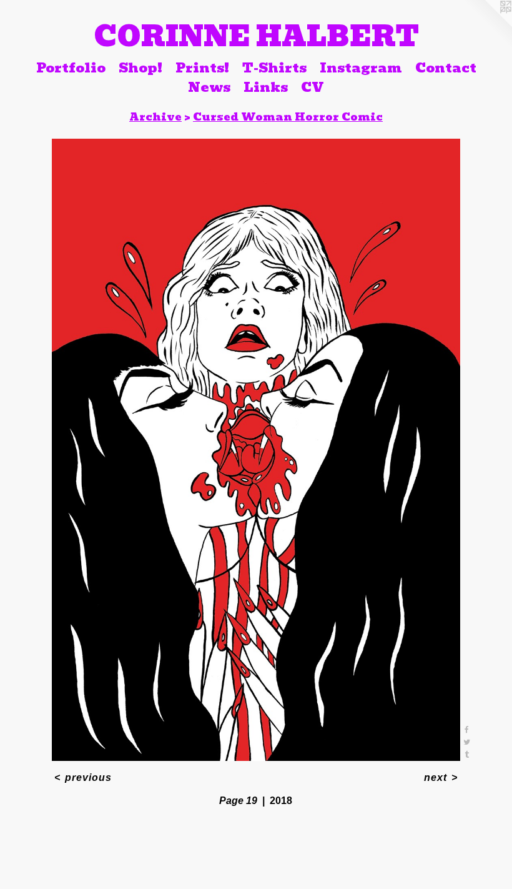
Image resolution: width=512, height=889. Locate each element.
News (209, 87)
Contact (445, 67)
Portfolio (71, 67)
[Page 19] (256, 450)
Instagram (361, 67)
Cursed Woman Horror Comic (288, 117)
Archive (155, 117)
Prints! (202, 67)
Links (266, 87)
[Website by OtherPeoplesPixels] (487, 25)
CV (312, 87)
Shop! (140, 67)
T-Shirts (274, 67)
